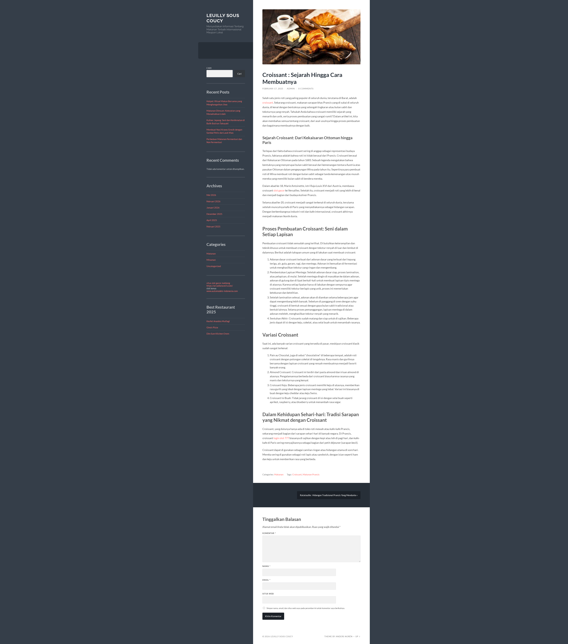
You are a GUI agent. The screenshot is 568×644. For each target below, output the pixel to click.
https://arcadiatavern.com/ (219, 285)
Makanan (211, 253)
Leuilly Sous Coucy (222, 18)
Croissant (297, 474)
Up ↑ (357, 636)
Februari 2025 (213, 226)
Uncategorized (213, 266)
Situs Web (268, 594)
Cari (209, 68)
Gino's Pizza (212, 327)
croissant (267, 102)
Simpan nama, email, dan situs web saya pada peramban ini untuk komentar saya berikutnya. (306, 608)
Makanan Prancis (311, 474)
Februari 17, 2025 (272, 88)
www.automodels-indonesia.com (222, 291)
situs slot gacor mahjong (218, 283)
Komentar (269, 533)
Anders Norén (344, 636)
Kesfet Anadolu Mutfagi (218, 321)
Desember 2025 (214, 214)
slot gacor (279, 190)
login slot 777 (281, 438)
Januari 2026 (213, 207)
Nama (266, 566)
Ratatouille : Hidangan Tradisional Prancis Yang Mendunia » (329, 495)
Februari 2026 (213, 201)
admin (291, 88)
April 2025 (211, 220)
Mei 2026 (211, 195)
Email (266, 580)
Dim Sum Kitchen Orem (217, 333)
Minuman (211, 259)
